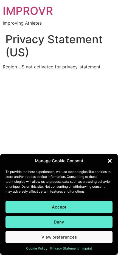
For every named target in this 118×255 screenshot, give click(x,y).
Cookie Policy (36, 248)
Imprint (87, 248)
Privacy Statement (64, 248)
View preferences (59, 237)
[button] (110, 161)
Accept (59, 207)
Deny (59, 222)
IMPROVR (28, 11)
